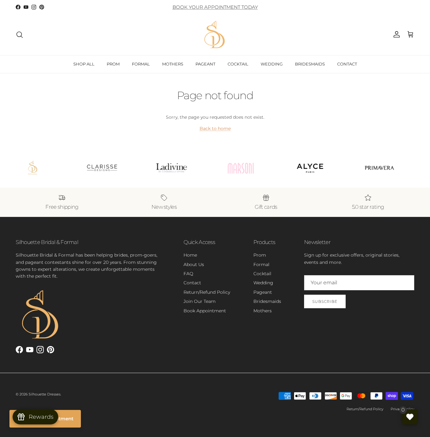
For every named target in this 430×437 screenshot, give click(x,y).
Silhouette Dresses (44, 394)
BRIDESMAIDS (310, 63)
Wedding (263, 283)
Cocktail (262, 273)
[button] (410, 35)
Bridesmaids (267, 301)
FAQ (188, 273)
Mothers (262, 311)
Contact (192, 283)
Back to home (215, 128)
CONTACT (347, 63)
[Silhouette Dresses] (215, 34)
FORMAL (141, 63)
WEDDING (272, 63)
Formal (261, 264)
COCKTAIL (238, 63)
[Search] (19, 34)
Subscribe (324, 301)
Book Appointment (205, 311)
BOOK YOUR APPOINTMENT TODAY (215, 7)
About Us (194, 264)
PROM (113, 63)
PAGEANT (205, 63)
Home (190, 255)
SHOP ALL (83, 63)
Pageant (262, 292)
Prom (259, 255)
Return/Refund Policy (207, 292)
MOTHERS (172, 63)
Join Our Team (200, 301)
